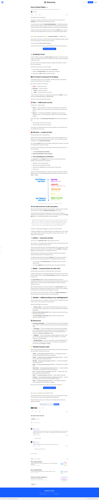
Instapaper (43, 343)
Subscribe (90, 2)
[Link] (29, 54)
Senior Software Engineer (43, 353)
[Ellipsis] (68, 428)
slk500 (34, 441)
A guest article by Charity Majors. (36, 478)
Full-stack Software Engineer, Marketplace (48, 377)
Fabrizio (45, 228)
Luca (38, 36)
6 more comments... (34, 453)
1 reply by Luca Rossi (37, 438)
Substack (88, 498)
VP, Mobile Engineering (42, 375)
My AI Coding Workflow (36, 470)
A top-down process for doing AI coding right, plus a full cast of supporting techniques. (44, 464)
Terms (11, 498)
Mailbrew (35, 159)
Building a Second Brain (44, 333)
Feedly (32, 174)
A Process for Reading (39, 323)
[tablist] (35, 419)
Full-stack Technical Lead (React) (44, 371)
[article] (49, 464)
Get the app (53, 498)
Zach (34, 428)
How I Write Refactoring (50, 24)
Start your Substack (47, 498)
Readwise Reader (38, 340)
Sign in (95, 2)
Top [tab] (32, 458)
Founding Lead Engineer (42, 380)
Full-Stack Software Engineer (43, 364)
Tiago (46, 331)
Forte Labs (36, 328)
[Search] (84, 2)
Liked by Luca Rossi (36, 429)
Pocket (48, 343)
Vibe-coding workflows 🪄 (37, 461)
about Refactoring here (45, 43)
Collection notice (15, 498)
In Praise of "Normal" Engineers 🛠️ (39, 477)
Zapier (36, 174)
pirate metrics (41, 96)
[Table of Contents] (1, 250)
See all (33, 484)
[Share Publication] (86, 2)
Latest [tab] (35, 458)
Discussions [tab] (39, 458)
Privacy (9, 498)
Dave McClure (50, 96)
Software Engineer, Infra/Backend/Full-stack (48, 357)
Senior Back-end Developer (44, 360)
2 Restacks (42, 407)
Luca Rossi (35, 11)
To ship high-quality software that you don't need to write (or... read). (43, 471)
